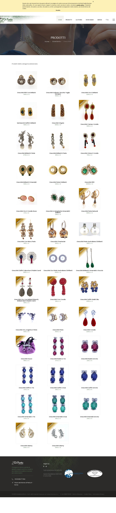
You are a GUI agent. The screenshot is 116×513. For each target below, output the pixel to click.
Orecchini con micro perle (26, 241)
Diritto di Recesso (78, 494)
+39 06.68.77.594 (19, 479)
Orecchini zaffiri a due (58, 388)
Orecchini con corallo (58, 299)
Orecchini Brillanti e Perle (26, 153)
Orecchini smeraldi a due (58, 417)
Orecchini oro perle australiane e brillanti (58, 270)
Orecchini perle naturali (89, 211)
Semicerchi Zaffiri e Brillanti (26, 123)
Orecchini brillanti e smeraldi (26, 182)
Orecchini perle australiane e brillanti (89, 241)
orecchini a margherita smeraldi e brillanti (58, 212)
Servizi (99, 20)
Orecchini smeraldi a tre (26, 417)
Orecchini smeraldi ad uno (89, 417)
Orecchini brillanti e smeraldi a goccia (89, 270)
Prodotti (69, 20)
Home (60, 20)
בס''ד (107, 20)
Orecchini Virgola (58, 123)
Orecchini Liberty (26, 446)
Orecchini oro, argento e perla (26, 330)
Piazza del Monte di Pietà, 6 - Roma (23, 484)
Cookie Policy (88, 494)
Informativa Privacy (98, 494)
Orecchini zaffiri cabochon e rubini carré (26, 270)
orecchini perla (58, 330)
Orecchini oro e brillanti (89, 93)
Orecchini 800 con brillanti (26, 93)
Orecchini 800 (89, 182)
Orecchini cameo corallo (89, 124)
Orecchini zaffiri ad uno (89, 388)
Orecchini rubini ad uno (89, 359)
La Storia (79, 20)
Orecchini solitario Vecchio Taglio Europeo (58, 93)
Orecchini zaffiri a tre (26, 388)
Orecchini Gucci (26, 359)
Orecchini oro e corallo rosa (26, 211)
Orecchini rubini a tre (58, 359)
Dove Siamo (90, 20)
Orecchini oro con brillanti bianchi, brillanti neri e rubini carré (26, 300)
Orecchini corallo (89, 330)
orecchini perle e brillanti (58, 182)
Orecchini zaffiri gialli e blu (89, 299)
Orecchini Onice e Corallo (89, 153)
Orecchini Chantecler (58, 241)
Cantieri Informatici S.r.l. (52, 494)
